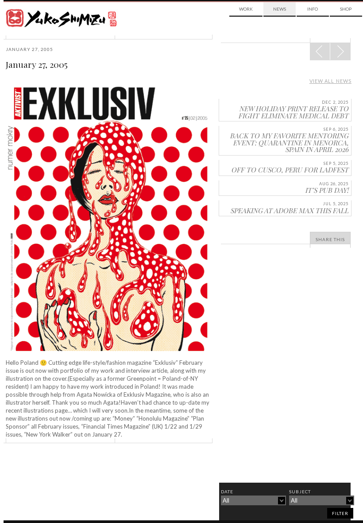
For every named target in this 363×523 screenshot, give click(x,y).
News (279, 9)
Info (312, 9)
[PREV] (340, 51)
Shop (345, 9)
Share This (330, 239)
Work (246, 9)
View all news (330, 81)
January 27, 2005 (37, 64)
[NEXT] (320, 51)
